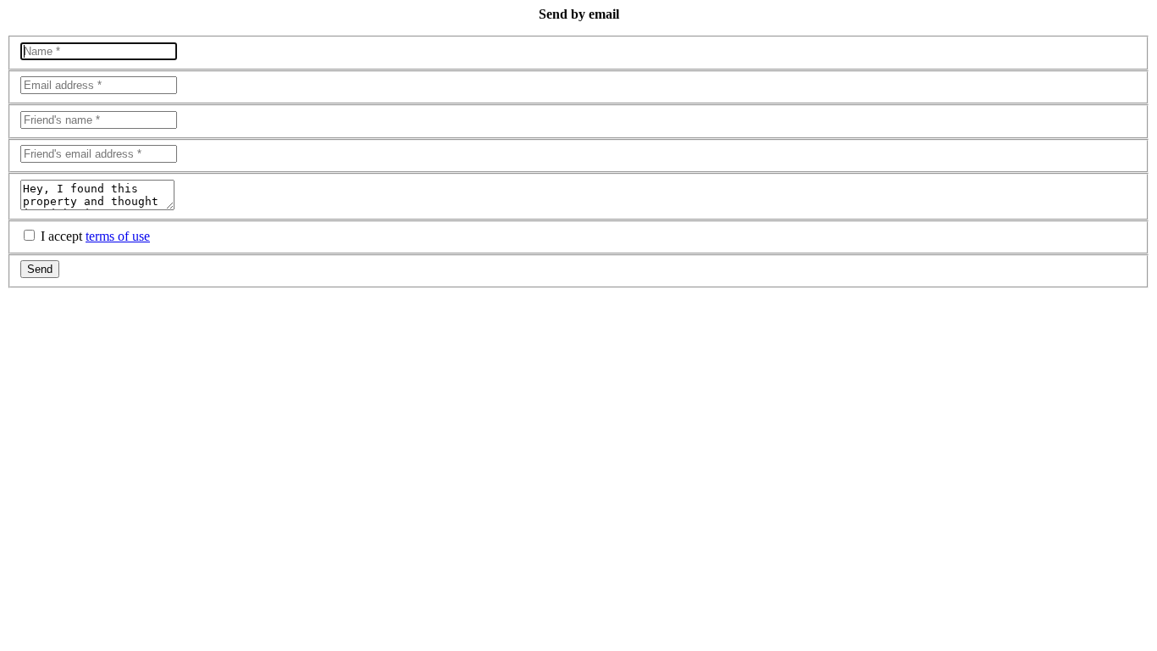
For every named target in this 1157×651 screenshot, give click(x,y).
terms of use (118, 236)
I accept (95, 236)
